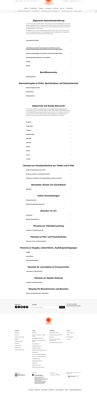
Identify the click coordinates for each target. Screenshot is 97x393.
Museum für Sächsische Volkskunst (39, 354)
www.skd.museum (42, 108)
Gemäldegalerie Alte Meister (38, 338)
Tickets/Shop (69, 8)
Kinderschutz (51, 389)
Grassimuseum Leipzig (19, 336)
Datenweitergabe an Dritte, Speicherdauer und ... (50, 11)
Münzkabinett (35, 352)
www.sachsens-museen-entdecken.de (56, 108)
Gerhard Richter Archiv (54, 332)
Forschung (55, 8)
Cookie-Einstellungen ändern (75, 389)
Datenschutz (37, 389)
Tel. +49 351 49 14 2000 (71, 304)
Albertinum (17, 332)
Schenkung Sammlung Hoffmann (55, 342)
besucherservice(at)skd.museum (73, 305)
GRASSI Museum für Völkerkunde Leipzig (39, 341)
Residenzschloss (18, 345)
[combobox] (79, 1)
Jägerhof (16, 339)
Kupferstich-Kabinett (36, 348)
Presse (68, 334)
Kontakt (66, 389)
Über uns (62, 8)
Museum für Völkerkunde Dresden (39, 356)
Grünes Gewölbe (35, 343)
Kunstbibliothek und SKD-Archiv (55, 334)
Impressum (31, 389)
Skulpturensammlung (36, 365)
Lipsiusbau (17, 343)
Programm (41, 8)
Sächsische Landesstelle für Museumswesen (55, 340)
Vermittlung (48, 8)
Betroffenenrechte (36, 11)
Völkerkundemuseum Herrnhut (38, 367)
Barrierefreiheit (44, 389)
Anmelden (62, 307)
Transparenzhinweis (59, 389)
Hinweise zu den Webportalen (67, 11)
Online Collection (70, 332)
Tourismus (69, 339)
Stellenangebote (70, 336)
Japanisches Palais (18, 341)
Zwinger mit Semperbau (19, 349)
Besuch (26, 8)
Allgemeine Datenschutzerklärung (24, 11)
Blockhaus (17, 334)
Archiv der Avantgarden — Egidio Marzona (38, 335)
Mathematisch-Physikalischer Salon (39, 350)
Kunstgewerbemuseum (36, 345)
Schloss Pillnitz (18, 347)
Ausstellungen (33, 8)
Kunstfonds (51, 336)
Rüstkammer (34, 362)
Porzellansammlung (36, 358)
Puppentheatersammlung (37, 360)
